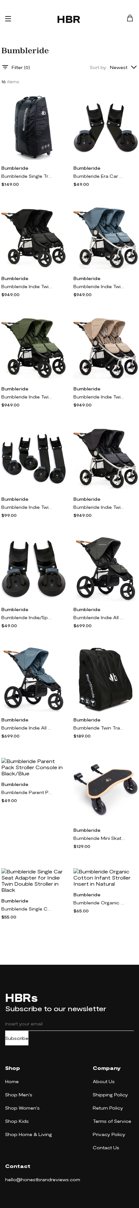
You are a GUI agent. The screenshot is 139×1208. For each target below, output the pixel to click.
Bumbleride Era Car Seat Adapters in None (99, 176)
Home (12, 1081)
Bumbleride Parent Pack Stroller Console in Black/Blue (27, 792)
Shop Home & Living (28, 1134)
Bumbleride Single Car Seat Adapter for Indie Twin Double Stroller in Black (27, 908)
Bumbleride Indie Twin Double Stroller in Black (27, 286)
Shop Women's (22, 1108)
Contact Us (106, 1147)
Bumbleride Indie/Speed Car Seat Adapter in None (27, 617)
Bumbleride (14, 168)
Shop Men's (18, 1094)
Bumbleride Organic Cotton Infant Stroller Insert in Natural (99, 902)
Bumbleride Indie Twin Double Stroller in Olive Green (27, 396)
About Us (104, 1081)
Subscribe (16, 1038)
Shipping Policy (110, 1094)
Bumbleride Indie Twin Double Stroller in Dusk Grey (99, 507)
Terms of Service (112, 1121)
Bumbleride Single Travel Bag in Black (27, 176)
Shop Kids (17, 1121)
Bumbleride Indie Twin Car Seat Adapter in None (27, 507)
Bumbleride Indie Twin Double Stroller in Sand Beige (99, 396)
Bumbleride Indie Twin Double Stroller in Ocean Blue (99, 286)
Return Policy (108, 1108)
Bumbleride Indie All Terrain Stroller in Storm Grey (99, 617)
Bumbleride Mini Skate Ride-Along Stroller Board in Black (99, 838)
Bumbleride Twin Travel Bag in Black (99, 727)
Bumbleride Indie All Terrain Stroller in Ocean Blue (27, 727)
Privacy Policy (109, 1134)
